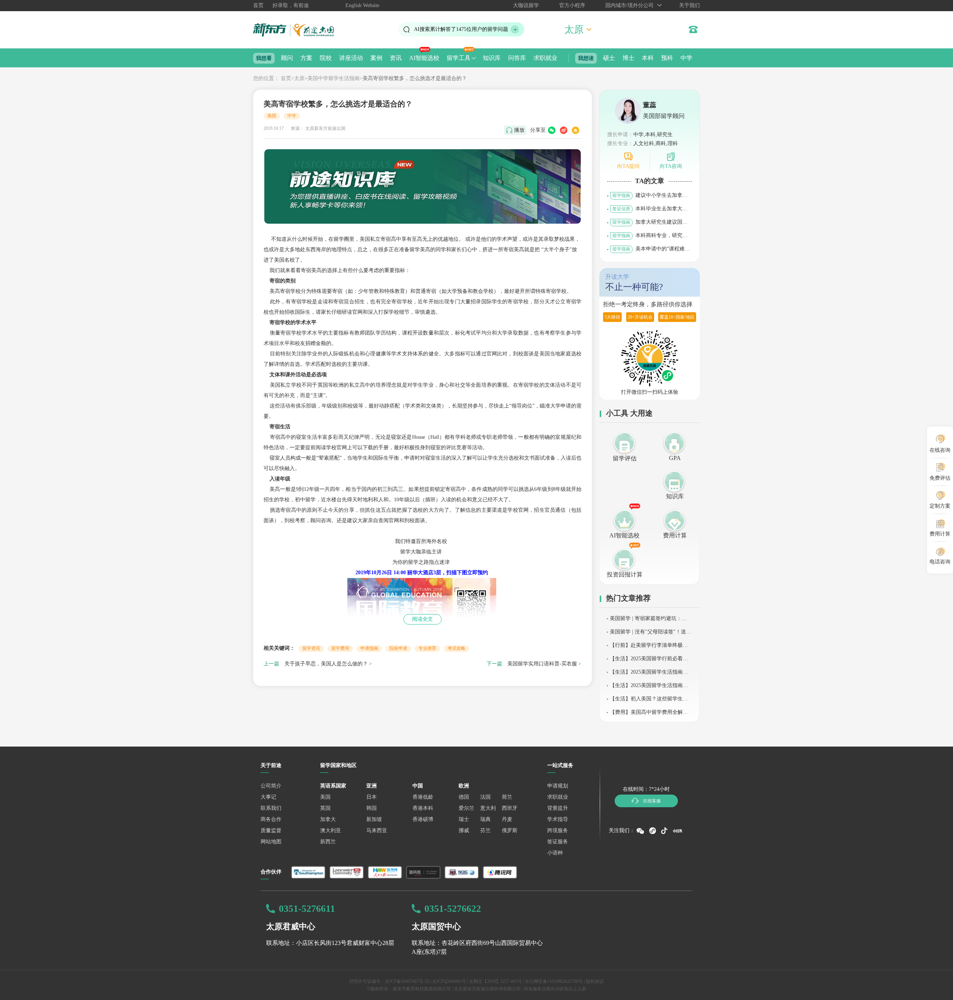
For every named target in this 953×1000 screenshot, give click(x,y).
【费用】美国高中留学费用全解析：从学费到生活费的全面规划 (646, 714)
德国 (464, 797)
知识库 (492, 58)
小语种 (555, 853)
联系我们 (271, 808)
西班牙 (509, 808)
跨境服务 (557, 830)
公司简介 (271, 786)
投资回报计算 (625, 574)
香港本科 (422, 808)
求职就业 (545, 58)
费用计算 (675, 535)
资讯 (396, 58)
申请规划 (557, 786)
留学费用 (340, 648)
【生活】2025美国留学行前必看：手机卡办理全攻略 (649, 661)
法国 (485, 797)
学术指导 (557, 819)
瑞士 (464, 819)
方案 (306, 58)
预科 (667, 58)
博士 (628, 58)
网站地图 (271, 841)
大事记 (268, 797)
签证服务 (557, 841)
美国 (271, 115)
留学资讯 (311, 648)
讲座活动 (351, 58)
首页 (258, 5)
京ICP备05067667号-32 (407, 981)
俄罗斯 (509, 830)
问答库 (517, 58)
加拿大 (328, 819)
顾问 (287, 58)
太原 (299, 78)
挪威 (464, 830)
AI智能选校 (424, 58)
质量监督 (271, 830)
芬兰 (485, 830)
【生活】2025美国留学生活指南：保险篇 (649, 674)
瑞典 (485, 819)
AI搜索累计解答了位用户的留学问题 (461, 29)
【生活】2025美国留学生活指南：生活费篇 (649, 688)
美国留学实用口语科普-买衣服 (542, 664)
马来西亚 (376, 830)
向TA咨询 (671, 166)
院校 (326, 58)
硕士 (609, 58)
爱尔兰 (466, 808)
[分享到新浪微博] (563, 130)
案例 (376, 58)
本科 (648, 58)
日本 (371, 797)
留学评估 (625, 458)
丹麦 (507, 819)
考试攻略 (456, 648)
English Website (362, 5)
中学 (686, 58)
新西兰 (328, 841)
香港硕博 (422, 819)
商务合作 (271, 819)
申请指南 (369, 648)
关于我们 (689, 5)
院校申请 (398, 648)
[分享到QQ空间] (575, 130)
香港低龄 (422, 797)
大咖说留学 (526, 5)
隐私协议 (595, 981)
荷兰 (507, 797)
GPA (675, 458)
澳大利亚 (330, 830)
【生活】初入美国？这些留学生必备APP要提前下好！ (649, 701)
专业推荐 (427, 648)
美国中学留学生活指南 (333, 78)
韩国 (371, 808)
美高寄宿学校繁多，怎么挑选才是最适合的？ (415, 78)
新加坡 (374, 819)
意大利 (488, 808)
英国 (325, 808)
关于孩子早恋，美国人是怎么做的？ (326, 664)
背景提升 (557, 808)
